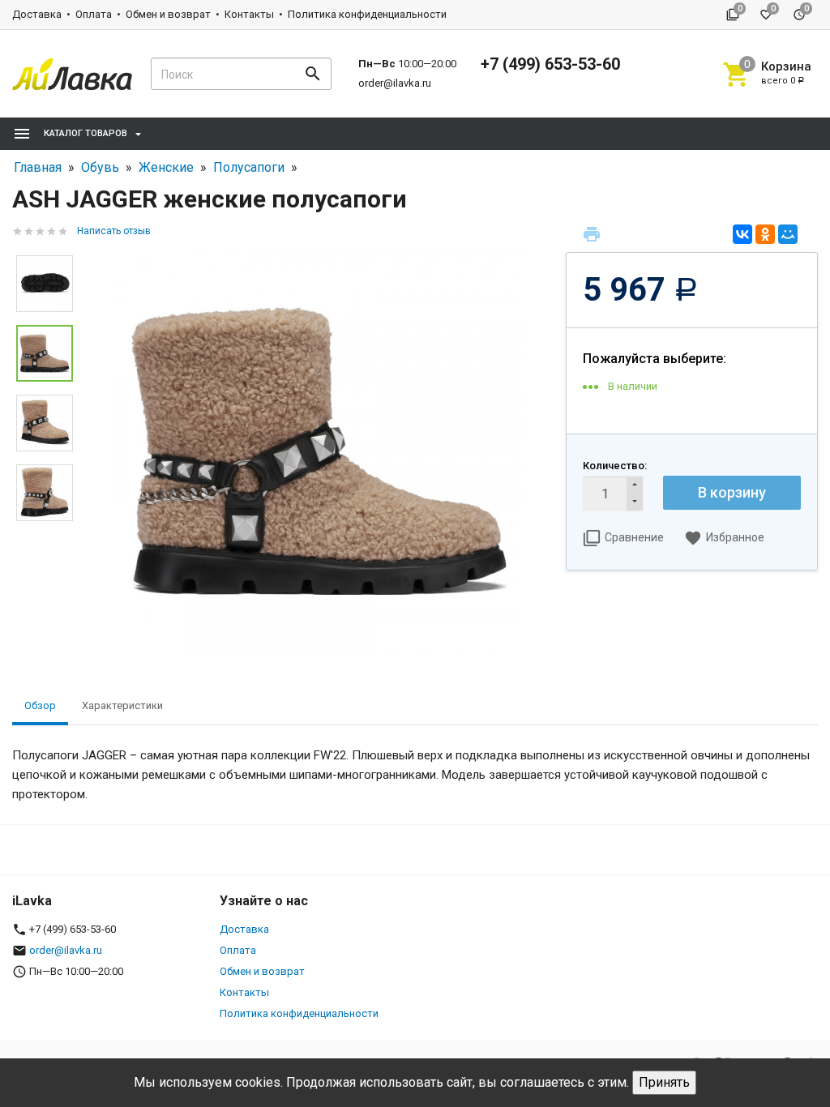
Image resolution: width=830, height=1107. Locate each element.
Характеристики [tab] (122, 705)
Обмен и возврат (168, 14)
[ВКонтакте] (742, 234)
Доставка (37, 14)
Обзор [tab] (40, 705)
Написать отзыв (114, 231)
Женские (166, 167)
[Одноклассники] (765, 234)
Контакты (249, 14)
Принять (664, 1082)
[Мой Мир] (788, 234)
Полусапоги (249, 167)
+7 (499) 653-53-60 (550, 64)
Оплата (93, 14)
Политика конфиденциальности (367, 14)
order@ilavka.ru (394, 83)
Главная (38, 167)
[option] (319, 451)
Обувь (100, 167)
